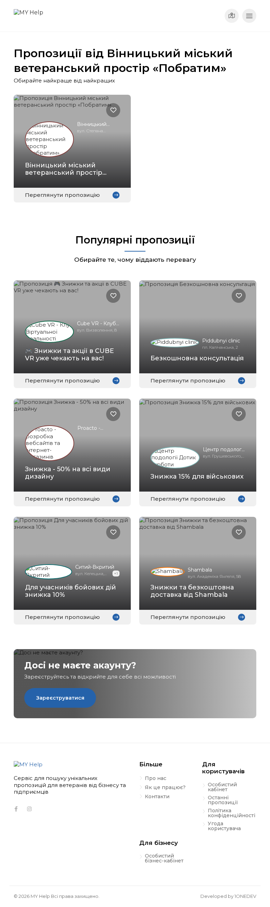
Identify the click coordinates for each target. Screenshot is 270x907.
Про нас (155, 778)
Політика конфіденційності (231, 813)
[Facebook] (15, 809)
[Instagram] (29, 809)
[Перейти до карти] (232, 16)
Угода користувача (224, 826)
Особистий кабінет (222, 787)
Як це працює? (165, 788)
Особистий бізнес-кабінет (164, 858)
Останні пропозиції (223, 800)
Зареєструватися (60, 698)
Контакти (157, 797)
